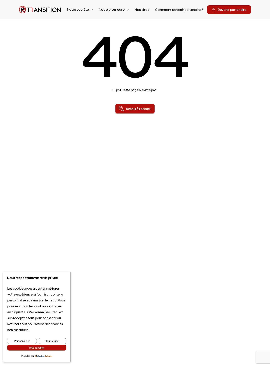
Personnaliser (22, 341)
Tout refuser (52, 341)
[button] (138, 108)
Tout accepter (36, 347)
